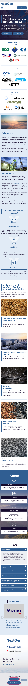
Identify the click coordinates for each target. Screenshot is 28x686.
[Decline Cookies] (24, 680)
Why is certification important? (8, 585)
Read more (14, 611)
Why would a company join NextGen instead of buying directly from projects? (12, 581)
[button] (2, 8)
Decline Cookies (14, 682)
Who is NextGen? (6, 549)
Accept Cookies (14, 679)
